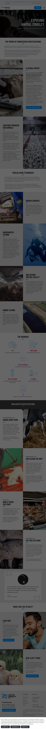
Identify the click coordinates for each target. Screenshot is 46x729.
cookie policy (30, 723)
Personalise (15, 726)
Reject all (25, 726)
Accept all (5, 726)
